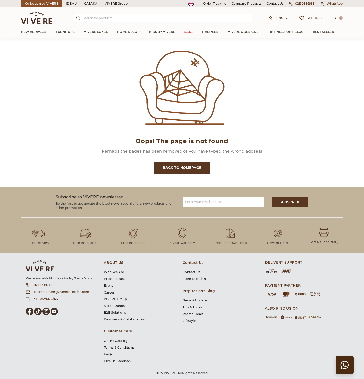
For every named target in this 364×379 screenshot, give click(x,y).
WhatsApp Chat (46, 298)
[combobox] (163, 18)
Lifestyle (189, 320)
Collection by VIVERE (41, 3)
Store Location (194, 278)
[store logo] (36, 18)
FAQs (108, 354)
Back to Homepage (182, 168)
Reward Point (278, 242)
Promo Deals (193, 314)
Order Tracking (214, 3)
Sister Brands (114, 305)
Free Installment (134, 242)
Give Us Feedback (118, 361)
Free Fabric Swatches (230, 242)
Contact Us (275, 3)
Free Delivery (38, 242)
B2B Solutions (115, 312)
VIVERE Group (116, 3)
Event (108, 285)
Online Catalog (115, 340)
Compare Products (246, 3)
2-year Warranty (182, 242)
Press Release (115, 278)
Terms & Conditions (119, 347)
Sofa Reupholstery (324, 242)
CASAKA (91, 3)
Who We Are (114, 272)
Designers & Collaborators (124, 319)
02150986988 (305, 3)
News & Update (195, 300)
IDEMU (71, 3)
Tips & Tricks (192, 307)
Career (109, 292)
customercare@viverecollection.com (61, 291)
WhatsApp (335, 3)
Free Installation (85, 242)
